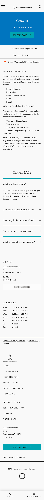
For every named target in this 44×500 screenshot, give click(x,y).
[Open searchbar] (40, 6)
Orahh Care (10, 419)
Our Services (10, 371)
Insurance (9, 394)
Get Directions (22, 287)
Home (6, 366)
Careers (7, 413)
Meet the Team (11, 377)
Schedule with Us (22, 35)
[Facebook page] (22, 476)
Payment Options (13, 388)
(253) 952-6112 (25, 55)
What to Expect (12, 382)
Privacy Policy (11, 402)
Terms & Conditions (14, 408)
